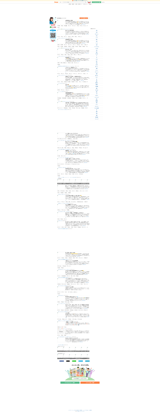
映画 (96, 102)
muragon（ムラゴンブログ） (81, 411)
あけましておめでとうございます (71, 338)
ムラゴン (85, 25)
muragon (79, 44)
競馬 (96, 88)
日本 (58, 27)
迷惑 (74, 257)
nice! (62, 81)
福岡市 (59, 64)
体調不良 (86, 201)
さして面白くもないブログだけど (71, 133)
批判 (72, 227)
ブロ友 (81, 25)
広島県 (59, 267)
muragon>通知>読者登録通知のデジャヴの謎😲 (74, 270)
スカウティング (77, 62)
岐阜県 (84, 46)
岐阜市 (66, 192)
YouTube (96, 90)
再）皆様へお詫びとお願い (70, 252)
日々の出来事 (97, 108)
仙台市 (59, 293)
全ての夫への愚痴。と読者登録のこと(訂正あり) (74, 212)
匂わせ (76, 227)
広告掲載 (90, 410)
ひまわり (96, 95)
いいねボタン (85, 147)
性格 (73, 147)
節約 (96, 91)
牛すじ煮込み (75, 319)
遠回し (69, 227)
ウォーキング (97, 97)
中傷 (63, 227)
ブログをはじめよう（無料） (70, 382)
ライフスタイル (96, 46)
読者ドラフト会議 (71, 62)
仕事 (96, 44)
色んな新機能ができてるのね (70, 204)
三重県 (77, 46)
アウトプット (80, 73)
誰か (65, 54)
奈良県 (70, 46)
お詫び (63, 257)
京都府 (73, 46)
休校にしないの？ (65, 319)
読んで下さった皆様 (60, 147)
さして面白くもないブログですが (62, 138)
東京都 (59, 165)
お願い (67, 257)
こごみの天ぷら (74, 201)
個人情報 (77, 410)
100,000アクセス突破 (69, 286)
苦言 (65, 227)
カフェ (97, 104)
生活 (96, 41)
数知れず (77, 147)
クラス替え (67, 312)
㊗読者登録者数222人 (69, 92)
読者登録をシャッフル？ (70, 57)
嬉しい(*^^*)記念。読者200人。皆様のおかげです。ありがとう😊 (77, 185)
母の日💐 (67, 84)
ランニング (96, 118)
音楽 (96, 62)
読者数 (59, 25)
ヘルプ (84, 410)
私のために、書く (68, 49)
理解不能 (80, 227)
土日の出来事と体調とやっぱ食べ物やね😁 (73, 195)
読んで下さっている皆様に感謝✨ (71, 141)
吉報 (62, 335)
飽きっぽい (69, 147)
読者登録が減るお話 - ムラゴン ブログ (72, 168)
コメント (66, 36)
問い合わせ (87, 410)
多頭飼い (96, 82)
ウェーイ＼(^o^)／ (69, 329)
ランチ (97, 43)
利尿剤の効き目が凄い (80, 201)
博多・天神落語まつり (64, 62)
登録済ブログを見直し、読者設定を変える (73, 76)
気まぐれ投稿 (75, 138)
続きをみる (83, 24)
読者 (62, 25)
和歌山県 (66, 46)
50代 (96, 32)
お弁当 (97, 64)
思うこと (96, 66)
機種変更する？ (70, 138)
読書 (96, 73)
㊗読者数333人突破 (69, 39)
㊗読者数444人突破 (69, 20)
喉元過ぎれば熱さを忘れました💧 (71, 296)
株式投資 (96, 117)
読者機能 (66, 25)
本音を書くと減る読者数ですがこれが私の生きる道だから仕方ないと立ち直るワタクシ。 (82, 102)
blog (85, 44)
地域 (96, 115)
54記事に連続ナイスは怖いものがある (72, 158)
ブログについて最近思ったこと (71, 67)
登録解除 (86, 257)
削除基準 (73, 81)
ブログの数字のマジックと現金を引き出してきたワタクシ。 (76, 278)
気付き (63, 54)
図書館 (97, 100)
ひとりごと (96, 106)
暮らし (76, 36)
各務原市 (62, 192)
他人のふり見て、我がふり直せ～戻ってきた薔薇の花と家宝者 (77, 304)
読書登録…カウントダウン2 (70, 150)
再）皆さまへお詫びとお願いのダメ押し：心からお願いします (77, 221)
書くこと (75, 54)
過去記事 (71, 257)
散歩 (96, 39)
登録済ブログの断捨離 (67, 81)
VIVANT (96, 53)
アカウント (71, 73)
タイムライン (84, 227)
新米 (96, 99)
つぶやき (96, 48)
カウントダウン (64, 155)
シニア (97, 37)
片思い (77, 81)
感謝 (65, 147)
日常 (96, 50)
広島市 (63, 267)
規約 (75, 410)
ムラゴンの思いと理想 (90, 382)
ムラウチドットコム (71, 410)
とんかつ (63, 201)
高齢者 (97, 84)
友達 (78, 25)
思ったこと (80, 36)
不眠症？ (70, 319)
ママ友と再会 (80, 319)
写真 (96, 113)
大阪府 (62, 46)
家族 (96, 52)
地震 (96, 68)
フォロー (70, 25)
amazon (67, 73)
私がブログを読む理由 (69, 30)
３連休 (59, 155)
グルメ (97, 77)
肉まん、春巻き (68, 201)
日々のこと (96, 34)
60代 (73, 36)
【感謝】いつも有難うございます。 (72, 322)
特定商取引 (80, 410)
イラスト (96, 70)
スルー (81, 81)
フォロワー (74, 25)
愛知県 (80, 46)
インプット (75, 73)
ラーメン (59, 201)
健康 (96, 111)
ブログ (59, 36)
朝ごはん (96, 75)
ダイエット (96, 71)
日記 (96, 30)
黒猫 (58, 62)
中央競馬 (96, 86)
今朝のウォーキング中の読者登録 (71, 260)
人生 (62, 36)
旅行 (96, 61)
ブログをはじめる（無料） (97, 2)
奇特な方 (81, 147)
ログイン (103, 2)
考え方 (70, 36)
